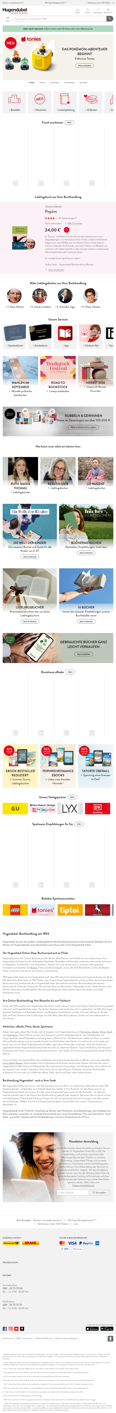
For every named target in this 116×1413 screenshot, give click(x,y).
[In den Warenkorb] (66, 230)
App (66, 345)
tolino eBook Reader (13, 1063)
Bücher (33, 967)
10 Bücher (92, 110)
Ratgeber (83, 83)
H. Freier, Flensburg (92, 307)
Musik (109, 1031)
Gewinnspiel (69, 83)
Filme (102, 1031)
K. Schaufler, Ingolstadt (66, 307)
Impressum (28, 1338)
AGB (18, 1338)
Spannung (54, 83)
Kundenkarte (41, 345)
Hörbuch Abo (92, 345)
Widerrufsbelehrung (44, 1338)
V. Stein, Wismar (15, 307)
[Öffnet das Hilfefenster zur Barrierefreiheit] (110, 1339)
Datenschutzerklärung (83, 1185)
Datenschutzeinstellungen (66, 1338)
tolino (42, 83)
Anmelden (101, 1192)
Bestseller (15, 110)
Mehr (69, 122)
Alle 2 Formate (75, 223)
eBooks (95, 1031)
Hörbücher (85, 1031)
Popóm (51, 211)
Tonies (31, 83)
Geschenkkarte (15, 345)
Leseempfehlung (66, 110)
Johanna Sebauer (53, 206)
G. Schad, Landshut (41, 307)
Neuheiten (41, 110)
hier (40, 1396)
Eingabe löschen (110, 19)
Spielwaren (12, 1035)
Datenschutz (8, 1338)
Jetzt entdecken (56, 269)
